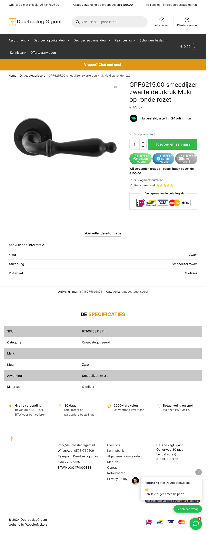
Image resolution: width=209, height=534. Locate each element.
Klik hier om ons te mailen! (188, 158)
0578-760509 (49, 4)
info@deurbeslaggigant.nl (180, 4)
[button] (115, 87)
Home (12, 75)
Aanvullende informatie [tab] (103, 233)
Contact (112, 467)
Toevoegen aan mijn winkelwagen (172, 146)
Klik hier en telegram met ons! (165, 158)
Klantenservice (187, 25)
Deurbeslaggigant (86, 456)
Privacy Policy (117, 479)
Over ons (113, 445)
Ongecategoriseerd (33, 75)
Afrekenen (162, 25)
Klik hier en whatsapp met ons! (142, 158)
